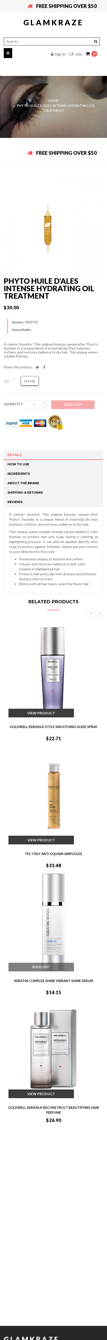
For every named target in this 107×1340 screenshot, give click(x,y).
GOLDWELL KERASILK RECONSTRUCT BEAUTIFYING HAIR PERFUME (53, 1110)
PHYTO (32, 322)
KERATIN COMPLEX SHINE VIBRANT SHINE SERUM (53, 981)
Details (14, 455)
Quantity (13, 404)
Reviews (14, 502)
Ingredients (18, 474)
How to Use (18, 464)
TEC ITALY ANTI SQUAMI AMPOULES (53, 854)
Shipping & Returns (25, 492)
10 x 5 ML (30, 381)
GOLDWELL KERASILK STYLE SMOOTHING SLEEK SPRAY (53, 727)
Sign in (60, 54)
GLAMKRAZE (53, 22)
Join (78, 54)
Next (99, 613)
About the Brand (23, 483)
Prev (91, 613)
